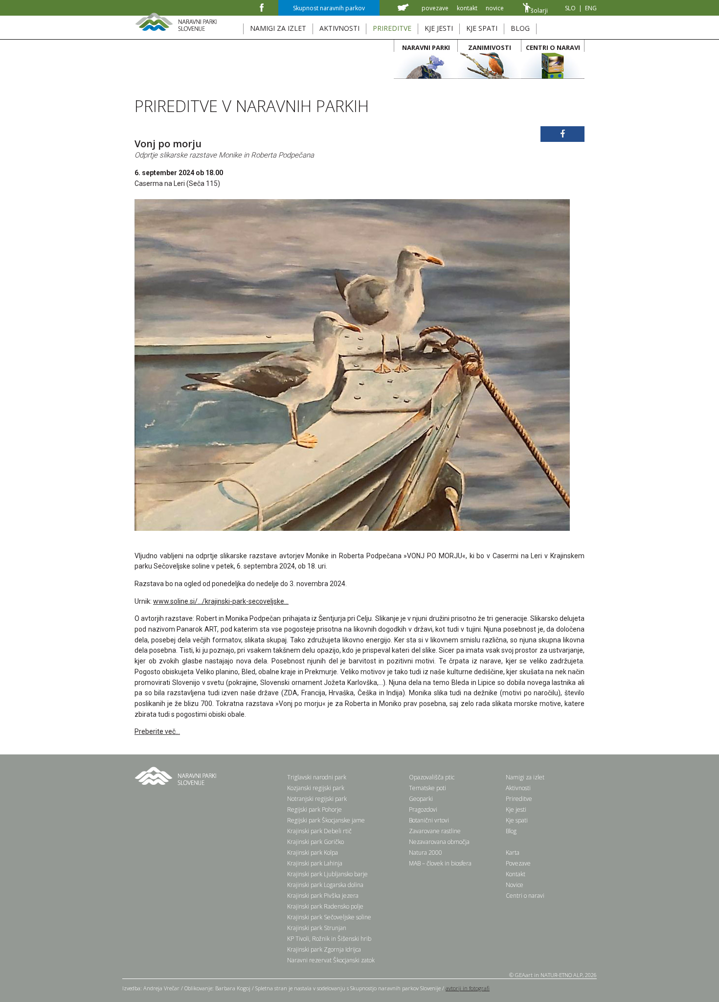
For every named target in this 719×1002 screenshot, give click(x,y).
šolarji (539, 10)
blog (520, 28)
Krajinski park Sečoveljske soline (329, 917)
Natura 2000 (425, 852)
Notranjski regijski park (317, 799)
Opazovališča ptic (431, 777)
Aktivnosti (518, 788)
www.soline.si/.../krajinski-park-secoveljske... (221, 601)
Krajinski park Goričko (315, 842)
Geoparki (421, 799)
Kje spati (517, 820)
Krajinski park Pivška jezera (323, 895)
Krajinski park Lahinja (314, 863)
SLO (570, 8)
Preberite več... (157, 731)
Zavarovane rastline (435, 831)
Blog (511, 831)
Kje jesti (516, 809)
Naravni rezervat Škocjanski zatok (331, 960)
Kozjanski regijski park (315, 788)
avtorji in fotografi (468, 988)
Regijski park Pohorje (314, 809)
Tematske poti (427, 788)
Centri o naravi (525, 895)
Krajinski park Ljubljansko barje (327, 874)
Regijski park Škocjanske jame (326, 820)
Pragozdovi (423, 809)
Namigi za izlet (525, 777)
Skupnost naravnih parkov (329, 8)
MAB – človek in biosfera (440, 863)
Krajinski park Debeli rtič (319, 831)
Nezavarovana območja (439, 842)
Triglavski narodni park (316, 777)
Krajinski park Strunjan (316, 928)
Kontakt (515, 874)
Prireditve (519, 799)
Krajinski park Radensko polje (325, 906)
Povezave (518, 863)
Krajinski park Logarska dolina (325, 885)
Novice (514, 885)
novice (495, 8)
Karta (512, 852)
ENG (591, 8)
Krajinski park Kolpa (312, 852)
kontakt (467, 8)
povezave (435, 8)
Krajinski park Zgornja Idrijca (324, 949)
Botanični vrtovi (429, 820)
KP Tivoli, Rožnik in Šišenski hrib (329, 938)
